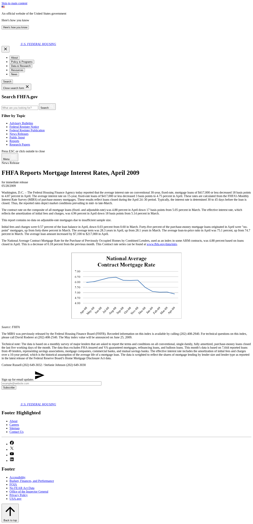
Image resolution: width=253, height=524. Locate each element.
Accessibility (17, 477)
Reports (14, 141)
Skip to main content (14, 3)
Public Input (17, 137)
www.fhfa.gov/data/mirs (162, 244)
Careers (14, 424)
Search (7, 81)
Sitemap (14, 428)
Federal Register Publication (27, 130)
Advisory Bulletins (21, 123)
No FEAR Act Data (21, 488)
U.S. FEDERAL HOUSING (38, 44)
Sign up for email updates (18, 379)
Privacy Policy (18, 495)
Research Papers (19, 144)
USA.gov (15, 498)
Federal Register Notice (24, 126)
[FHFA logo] (11, 44)
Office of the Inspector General (28, 491)
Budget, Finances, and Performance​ (31, 481)
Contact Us (16, 431)
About (13, 421)
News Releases (18, 134)
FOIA (13, 484)
